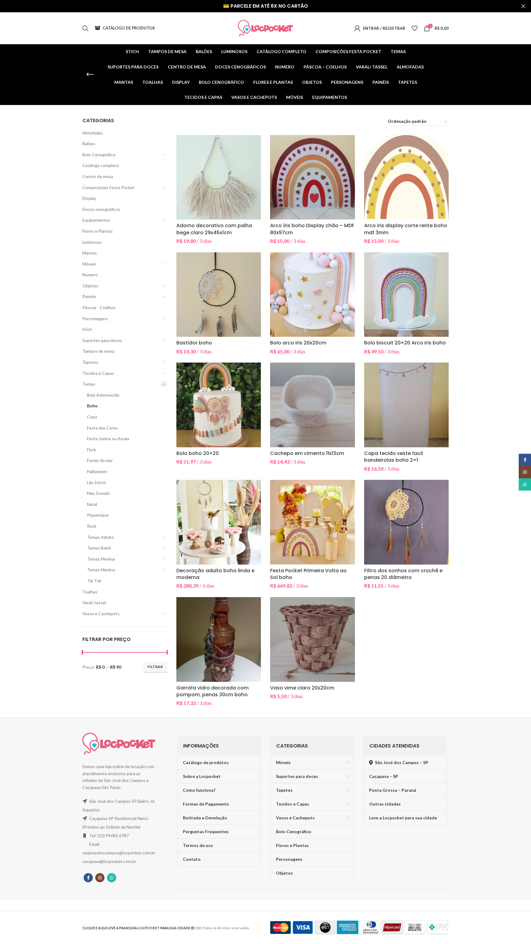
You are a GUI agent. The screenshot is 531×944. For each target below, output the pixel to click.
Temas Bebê (99, 547)
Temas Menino (101, 569)
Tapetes (90, 362)
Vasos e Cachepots (101, 613)
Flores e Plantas (97, 231)
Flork (91, 449)
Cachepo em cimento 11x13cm (307, 453)
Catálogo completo (100, 165)
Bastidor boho (194, 342)
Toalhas (89, 591)
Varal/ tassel (94, 602)
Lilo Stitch (96, 482)
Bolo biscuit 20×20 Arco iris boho (405, 342)
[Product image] (312, 294)
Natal (92, 504)
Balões (88, 143)
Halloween (97, 471)
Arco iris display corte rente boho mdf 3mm (405, 229)
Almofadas (92, 132)
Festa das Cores (102, 427)
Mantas (89, 252)
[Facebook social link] (88, 877)
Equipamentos (96, 220)
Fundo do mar (100, 460)
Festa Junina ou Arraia (108, 438)
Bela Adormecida (103, 395)
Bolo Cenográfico (99, 154)
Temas (88, 384)
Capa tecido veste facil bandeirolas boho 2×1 (393, 457)
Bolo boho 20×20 (197, 453)
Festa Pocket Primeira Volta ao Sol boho (308, 574)
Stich (87, 329)
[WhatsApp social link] (111, 877)
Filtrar (155, 666)
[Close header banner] (523, 6)
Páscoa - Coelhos (99, 307)
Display (89, 198)
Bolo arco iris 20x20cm (298, 342)
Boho (92, 405)
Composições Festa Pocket (108, 187)
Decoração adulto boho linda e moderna (215, 574)
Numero (90, 274)
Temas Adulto (100, 537)
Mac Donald (98, 493)
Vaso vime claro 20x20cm (302, 687)
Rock (91, 526)
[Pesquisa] (85, 28)
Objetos (90, 285)
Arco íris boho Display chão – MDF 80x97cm (312, 229)
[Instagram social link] (99, 877)
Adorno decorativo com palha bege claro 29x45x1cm (214, 229)
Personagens (95, 318)
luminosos (92, 242)
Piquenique (98, 515)
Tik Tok (94, 580)
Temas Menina (101, 558)
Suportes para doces (102, 340)
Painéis (89, 296)
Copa (92, 416)
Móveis (89, 263)
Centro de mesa (97, 176)
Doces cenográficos (101, 209)
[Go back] (90, 74)
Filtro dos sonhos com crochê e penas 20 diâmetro (403, 574)
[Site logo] (265, 27)
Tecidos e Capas (98, 373)
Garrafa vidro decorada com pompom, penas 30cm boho (212, 691)
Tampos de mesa (98, 351)
